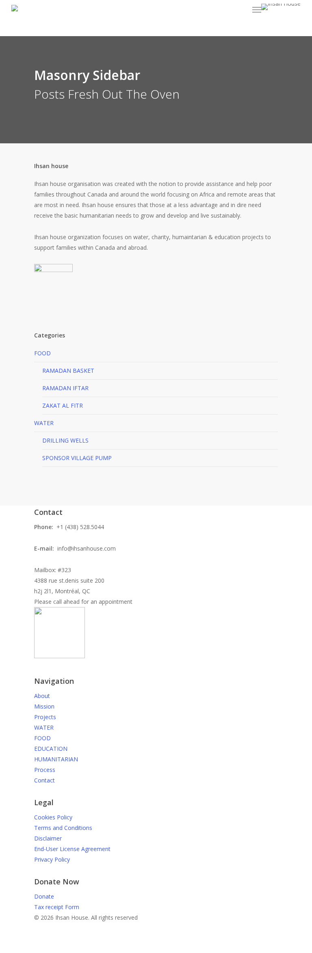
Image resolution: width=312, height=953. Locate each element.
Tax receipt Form (56, 907)
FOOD (42, 353)
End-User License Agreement (72, 849)
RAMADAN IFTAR (65, 388)
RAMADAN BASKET (68, 370)
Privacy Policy (52, 859)
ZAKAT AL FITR (62, 405)
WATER (44, 423)
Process (44, 770)
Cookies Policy (53, 817)
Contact (44, 780)
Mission (44, 706)
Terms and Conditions (63, 828)
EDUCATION (50, 748)
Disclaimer (48, 838)
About (42, 696)
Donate (44, 896)
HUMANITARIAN (56, 759)
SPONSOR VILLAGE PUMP (77, 458)
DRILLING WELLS (65, 440)
